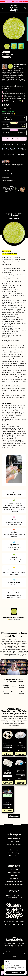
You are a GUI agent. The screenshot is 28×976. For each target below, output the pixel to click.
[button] (25, 8)
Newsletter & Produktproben (14, 881)
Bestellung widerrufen (14, 844)
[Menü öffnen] (2, 8)
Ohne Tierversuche (14, 872)
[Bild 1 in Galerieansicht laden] (7, 46)
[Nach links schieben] (1, 47)
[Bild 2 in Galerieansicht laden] (14, 46)
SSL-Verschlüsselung (14, 856)
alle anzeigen (14, 816)
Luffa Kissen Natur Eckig (7, 773)
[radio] (14, 118)
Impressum (14, 847)
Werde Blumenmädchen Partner (14, 884)
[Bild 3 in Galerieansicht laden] (21, 46)
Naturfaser (20, 771)
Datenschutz (14, 850)
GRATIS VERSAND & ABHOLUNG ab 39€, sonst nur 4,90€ (12, 110)
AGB (14, 859)
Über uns (14, 875)
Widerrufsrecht (14, 841)
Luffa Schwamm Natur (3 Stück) (7, 744)
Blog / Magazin (14, 869)
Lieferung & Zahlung (14, 838)
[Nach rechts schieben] (26, 47)
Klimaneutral (14, 878)
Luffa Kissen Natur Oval (20, 744)
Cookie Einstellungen (14, 853)
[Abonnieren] (22, 951)
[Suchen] (21, 8)
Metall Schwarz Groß (7, 801)
